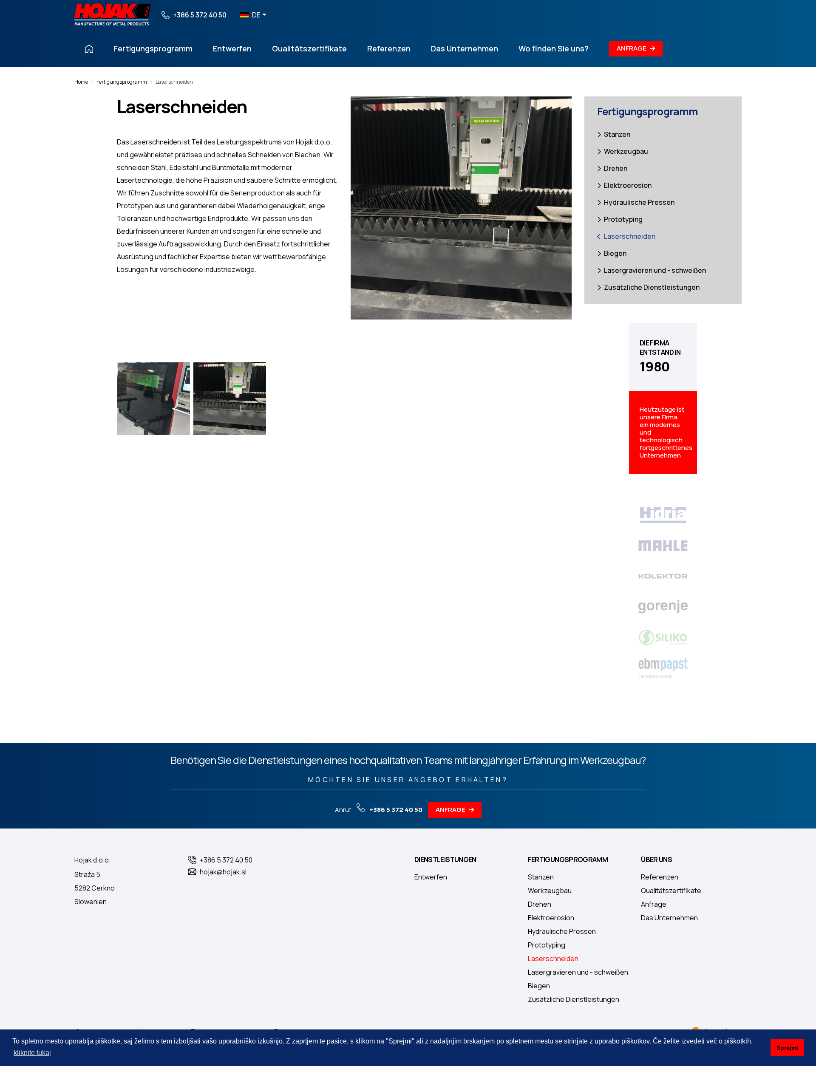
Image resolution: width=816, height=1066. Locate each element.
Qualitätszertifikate (309, 48)
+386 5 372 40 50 (200, 15)
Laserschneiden (629, 236)
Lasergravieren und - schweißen (655, 270)
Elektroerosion (628, 185)
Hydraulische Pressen (639, 202)
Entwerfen (232, 48)
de (256, 14)
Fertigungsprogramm (153, 48)
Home (81, 81)
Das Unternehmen (464, 48)
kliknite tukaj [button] (32, 1052)
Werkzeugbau (626, 151)
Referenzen (389, 48)
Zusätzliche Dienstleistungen (652, 287)
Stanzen (617, 134)
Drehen (615, 168)
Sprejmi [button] (787, 1047)
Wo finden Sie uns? (553, 48)
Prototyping (623, 219)
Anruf (378, 809)
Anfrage (631, 48)
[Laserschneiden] (153, 398)
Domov (89, 48)
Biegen (615, 253)
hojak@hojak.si (223, 872)
